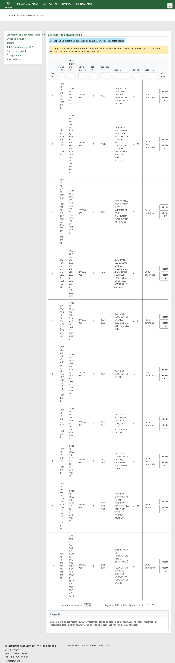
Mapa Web (73, 645)
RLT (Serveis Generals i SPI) (20, 46)
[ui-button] (170, 5)
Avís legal (104, 645)
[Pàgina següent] (147, 604)
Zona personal (13, 55)
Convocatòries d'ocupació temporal (24, 34)
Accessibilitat (89, 645)
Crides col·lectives (15, 38)
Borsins (10, 42)
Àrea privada (13, 59)
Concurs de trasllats (16, 51)
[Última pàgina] (153, 604)
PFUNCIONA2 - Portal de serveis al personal (55, 3)
